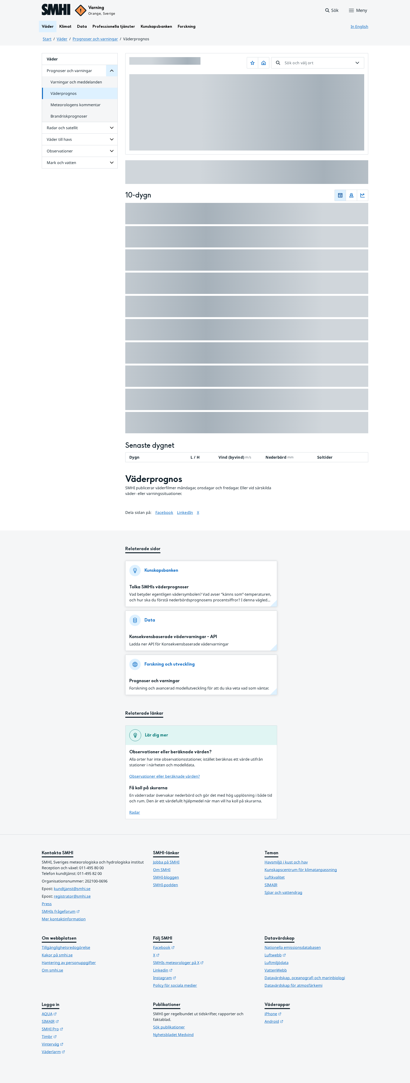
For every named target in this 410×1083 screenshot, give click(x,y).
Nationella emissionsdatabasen (293, 947)
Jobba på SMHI (166, 862)
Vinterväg (76, 1044)
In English (359, 26)
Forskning (187, 26)
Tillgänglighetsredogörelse (66, 947)
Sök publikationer (169, 1027)
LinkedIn (185, 512)
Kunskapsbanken (156, 26)
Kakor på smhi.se (57, 955)
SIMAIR (271, 884)
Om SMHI (161, 869)
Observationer (60, 151)
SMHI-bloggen (166, 877)
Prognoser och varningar (95, 38)
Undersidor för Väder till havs (111, 139)
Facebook (164, 512)
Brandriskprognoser (69, 116)
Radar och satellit (62, 127)
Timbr (72, 1036)
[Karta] (351, 195)
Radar (134, 812)
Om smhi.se (52, 970)
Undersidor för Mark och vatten (111, 162)
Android (297, 1021)
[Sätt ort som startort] (263, 63)
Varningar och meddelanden (76, 82)
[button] (332, 10)
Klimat (65, 26)
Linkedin (186, 970)
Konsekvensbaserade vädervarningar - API (173, 637)
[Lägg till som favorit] (252, 63)
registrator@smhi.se (72, 896)
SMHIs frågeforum (84, 911)
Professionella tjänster (114, 26)
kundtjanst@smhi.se (72, 888)
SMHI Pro (76, 1029)
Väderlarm (77, 1051)
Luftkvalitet (275, 877)
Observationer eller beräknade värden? (164, 776)
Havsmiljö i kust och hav (286, 862)
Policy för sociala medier (175, 985)
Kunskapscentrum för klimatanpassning (301, 869)
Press (47, 903)
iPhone (296, 1013)
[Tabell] (340, 195)
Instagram (188, 977)
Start (47, 38)
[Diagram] (362, 195)
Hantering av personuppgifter (69, 962)
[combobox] (318, 62)
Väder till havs (59, 139)
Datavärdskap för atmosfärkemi (293, 985)
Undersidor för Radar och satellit (111, 127)
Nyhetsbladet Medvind (173, 1034)
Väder (48, 26)
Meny (361, 10)
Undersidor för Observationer (111, 151)
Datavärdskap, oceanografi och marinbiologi (305, 977)
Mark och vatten (61, 162)
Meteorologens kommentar (76, 104)
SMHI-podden (165, 884)
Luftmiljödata (277, 962)
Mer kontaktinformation (64, 919)
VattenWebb (276, 970)
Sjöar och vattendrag (283, 892)
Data (82, 26)
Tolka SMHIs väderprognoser (159, 587)
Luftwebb (298, 955)
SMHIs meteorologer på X (201, 962)
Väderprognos (64, 93)
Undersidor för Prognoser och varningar (111, 70)
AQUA (72, 1013)
